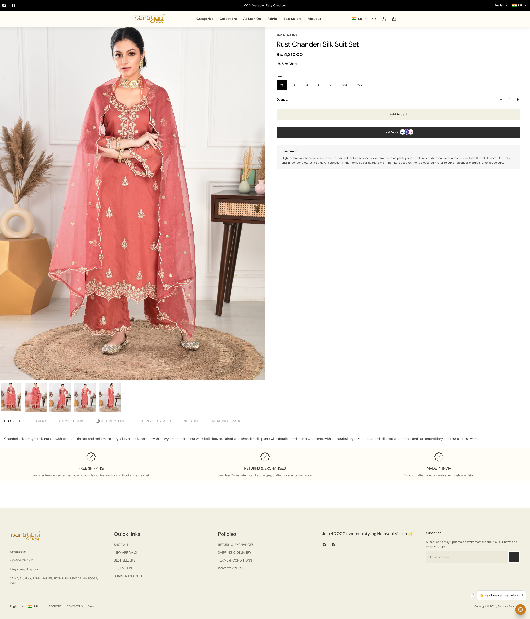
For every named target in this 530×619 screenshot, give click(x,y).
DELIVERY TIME (113, 421)
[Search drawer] (374, 18)
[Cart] (394, 18)
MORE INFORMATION (228, 421)
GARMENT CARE (71, 421)
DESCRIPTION (14, 421)
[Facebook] (13, 5)
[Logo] (149, 19)
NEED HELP (192, 421)
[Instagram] (324, 544)
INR (36, 606)
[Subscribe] (514, 557)
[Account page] (384, 18)
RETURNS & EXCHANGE (154, 421)
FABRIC (41, 421)
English (14, 606)
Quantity (282, 99)
